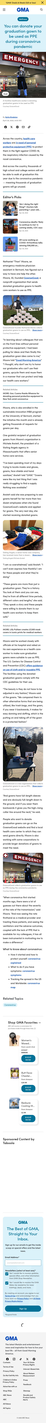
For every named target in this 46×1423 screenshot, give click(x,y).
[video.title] (23, 75)
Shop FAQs (7, 1390)
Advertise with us (10, 1386)
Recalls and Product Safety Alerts (29, 1397)
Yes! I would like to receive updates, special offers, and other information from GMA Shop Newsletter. (24, 1275)
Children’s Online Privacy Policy (10, 1380)
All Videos (7, 1403)
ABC (5, 1399)
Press (25, 1380)
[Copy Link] (29, 127)
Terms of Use (10, 1295)
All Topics (6, 1408)
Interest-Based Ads (31, 1369)
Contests (6, 1362)
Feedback (27, 1384)
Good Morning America (28, 360)
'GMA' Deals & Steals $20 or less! (21, 2)
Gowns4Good (31, 277)
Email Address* (12, 1257)
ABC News (7, 1395)
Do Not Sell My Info (10, 1375)
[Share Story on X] (11, 127)
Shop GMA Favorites (23, 1022)
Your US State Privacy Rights (29, 1363)
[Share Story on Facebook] (6, 127)
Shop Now (28, 1058)
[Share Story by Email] (23, 127)
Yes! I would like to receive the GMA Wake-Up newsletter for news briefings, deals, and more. (24, 1285)
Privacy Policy (23, 1298)
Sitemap (26, 1390)
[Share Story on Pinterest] (17, 127)
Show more (37, 330)
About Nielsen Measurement (29, 1374)
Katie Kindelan (11, 117)
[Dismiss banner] (42, 2)
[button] (4, 9)
